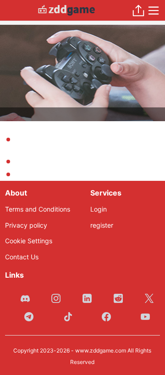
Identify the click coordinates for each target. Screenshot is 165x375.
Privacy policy (26, 225)
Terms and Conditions (37, 209)
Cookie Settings (28, 241)
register (101, 225)
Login (98, 209)
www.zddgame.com (100, 350)
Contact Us (21, 257)
